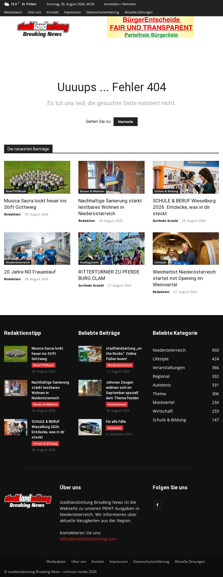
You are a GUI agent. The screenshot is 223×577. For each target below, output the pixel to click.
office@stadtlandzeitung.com (88, 539)
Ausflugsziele (89, 262)
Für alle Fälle (116, 422)
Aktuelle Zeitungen (139, 12)
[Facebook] (157, 505)
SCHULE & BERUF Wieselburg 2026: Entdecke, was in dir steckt (184, 207)
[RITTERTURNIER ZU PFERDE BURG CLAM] (111, 248)
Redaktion (12, 214)
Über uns (34, 12)
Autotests (114, 428)
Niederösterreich (18, 262)
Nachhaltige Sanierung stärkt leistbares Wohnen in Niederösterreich (110, 207)
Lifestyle (160, 262)
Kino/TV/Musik (16, 191)
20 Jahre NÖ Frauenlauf (30, 272)
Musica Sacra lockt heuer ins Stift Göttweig (47, 353)
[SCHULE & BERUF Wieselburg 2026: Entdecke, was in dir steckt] (186, 177)
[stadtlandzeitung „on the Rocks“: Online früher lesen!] (90, 354)
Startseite (125, 122)
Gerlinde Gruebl (165, 220)
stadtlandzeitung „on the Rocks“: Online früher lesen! (124, 353)
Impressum (72, 12)
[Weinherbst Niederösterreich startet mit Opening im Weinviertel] (186, 248)
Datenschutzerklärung (102, 12)
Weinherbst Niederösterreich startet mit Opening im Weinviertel (184, 278)
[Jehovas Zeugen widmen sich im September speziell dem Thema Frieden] (90, 388)
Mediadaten (13, 12)
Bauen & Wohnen (92, 191)
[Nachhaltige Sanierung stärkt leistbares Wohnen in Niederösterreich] (111, 177)
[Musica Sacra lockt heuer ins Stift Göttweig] (37, 177)
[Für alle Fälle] (90, 427)
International (117, 404)
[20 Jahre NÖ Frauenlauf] (37, 248)
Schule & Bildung (166, 191)
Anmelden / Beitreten (120, 4)
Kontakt (53, 12)
